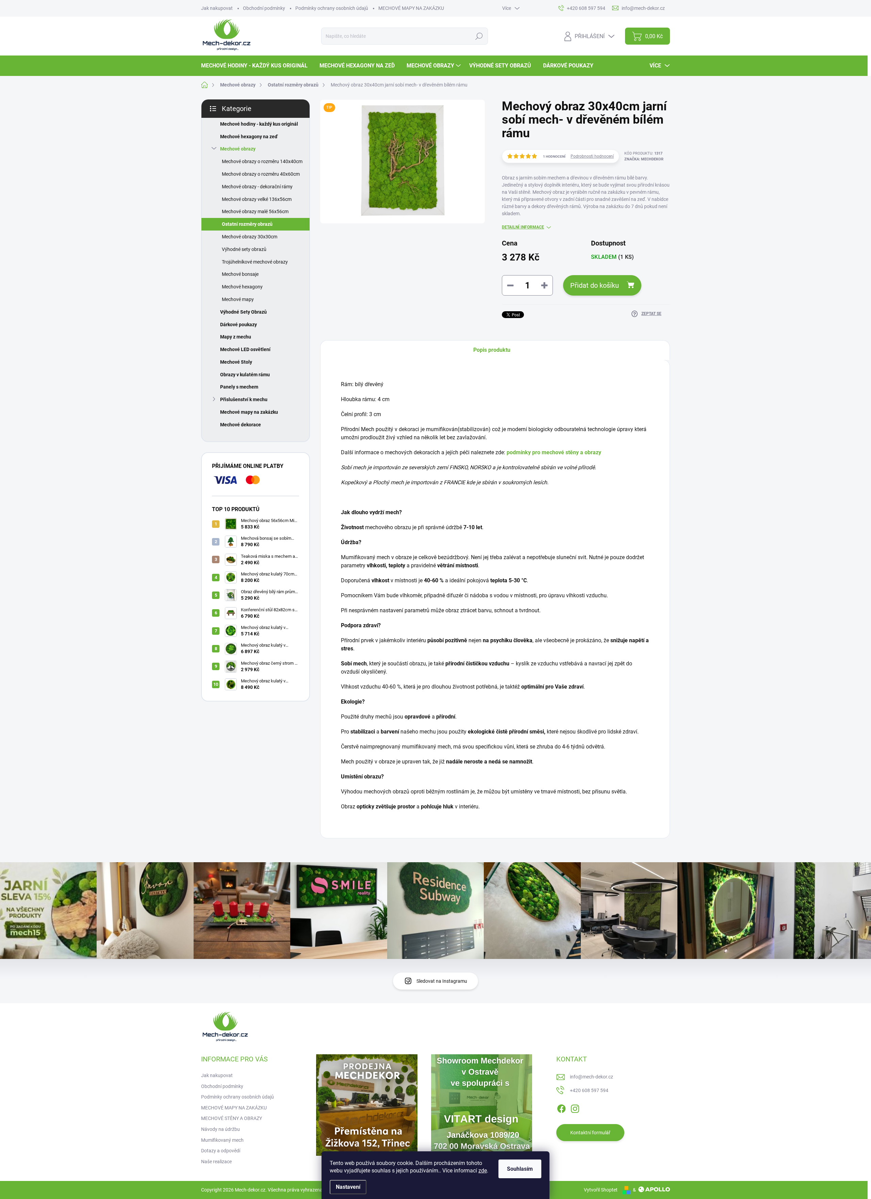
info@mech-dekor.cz (591, 1076)
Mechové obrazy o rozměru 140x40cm (262, 161)
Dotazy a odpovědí (220, 1150)
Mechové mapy (238, 299)
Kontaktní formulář (590, 1132)
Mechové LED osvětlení (245, 349)
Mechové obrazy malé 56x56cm (255, 211)
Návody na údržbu (220, 1129)
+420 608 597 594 (589, 1090)
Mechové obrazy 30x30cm (249, 236)
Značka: (643, 159)
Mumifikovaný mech (222, 1140)
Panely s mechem (239, 387)
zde (482, 1170)
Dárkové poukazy (238, 324)
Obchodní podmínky (264, 8)
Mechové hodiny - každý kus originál (259, 124)
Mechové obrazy (238, 149)
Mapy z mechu (235, 337)
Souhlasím (520, 1169)
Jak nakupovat (217, 8)
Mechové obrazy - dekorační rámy (257, 186)
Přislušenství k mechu (243, 399)
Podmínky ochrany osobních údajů (331, 8)
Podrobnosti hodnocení (592, 156)
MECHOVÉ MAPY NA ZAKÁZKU (411, 8)
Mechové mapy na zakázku (249, 412)
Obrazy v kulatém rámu (245, 374)
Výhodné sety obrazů (244, 249)
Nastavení (348, 1187)
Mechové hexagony (242, 286)
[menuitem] (257, 66)
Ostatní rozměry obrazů (247, 224)
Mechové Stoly (236, 362)
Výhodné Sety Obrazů (243, 312)
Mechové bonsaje (240, 274)
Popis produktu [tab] (491, 350)
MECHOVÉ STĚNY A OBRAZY (231, 1118)
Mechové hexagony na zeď (249, 136)
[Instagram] (575, 1107)
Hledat (479, 36)
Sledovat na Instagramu (441, 981)
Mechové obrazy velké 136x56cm (257, 199)
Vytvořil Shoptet (601, 1190)
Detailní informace (523, 227)
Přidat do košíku (594, 285)
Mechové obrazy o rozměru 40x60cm (261, 174)
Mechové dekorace (240, 424)
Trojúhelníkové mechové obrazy (255, 262)
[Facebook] (561, 1107)
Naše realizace (216, 1161)
